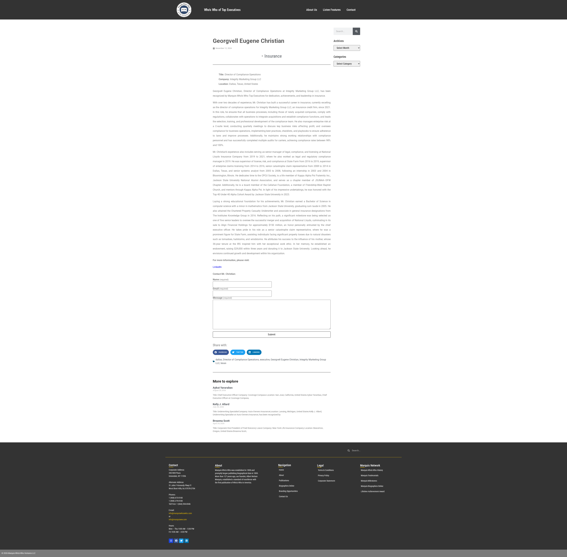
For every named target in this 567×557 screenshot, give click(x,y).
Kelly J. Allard (221, 404)
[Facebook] (176, 541)
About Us (311, 10)
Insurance (273, 56)
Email (220, 289)
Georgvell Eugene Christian (285, 359)
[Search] (356, 31)
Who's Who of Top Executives (222, 10)
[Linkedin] (186, 541)
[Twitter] (181, 541)
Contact (351, 10)
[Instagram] (171, 541)
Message (222, 298)
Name (221, 279)
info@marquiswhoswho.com (180, 513)
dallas (219, 359)
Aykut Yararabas (223, 387)
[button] (221, 352)
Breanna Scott (221, 420)
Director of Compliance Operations (241, 359)
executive (265, 359)
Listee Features (332, 10)
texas (223, 363)
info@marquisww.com (178, 519)
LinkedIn (217, 267)
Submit (271, 334)
